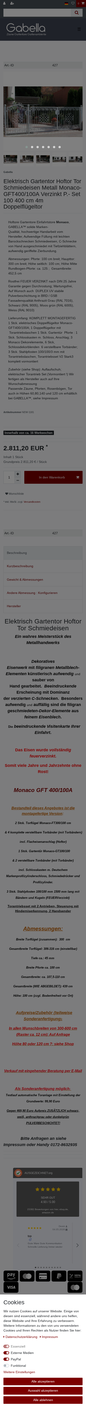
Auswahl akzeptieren (43, 1390)
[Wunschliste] (73, 3)
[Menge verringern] (17, 480)
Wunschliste (16, 493)
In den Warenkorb (52, 477)
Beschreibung (17, 553)
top (30, 1236)
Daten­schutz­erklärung (22, 1337)
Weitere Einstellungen (19, 1372)
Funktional (18, 1365)
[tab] (43, 553)
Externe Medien (22, 1353)
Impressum (50, 1337)
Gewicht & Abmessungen (25, 579)
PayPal (16, 1359)
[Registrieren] (13, 3)
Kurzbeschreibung (20, 566)
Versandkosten (31, 501)
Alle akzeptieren (43, 1381)
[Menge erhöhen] (17, 474)
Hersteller (14, 606)
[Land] (66, 3)
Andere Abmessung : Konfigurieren (32, 593)
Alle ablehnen (43, 1400)
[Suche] (77, 13)
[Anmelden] (5, 3)
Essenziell (18, 1346)
